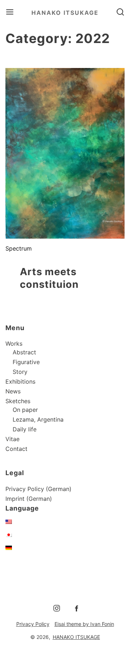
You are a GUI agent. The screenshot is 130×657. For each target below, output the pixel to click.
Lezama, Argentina (38, 419)
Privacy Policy (32, 624)
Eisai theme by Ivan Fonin (84, 624)
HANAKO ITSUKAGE (65, 12)
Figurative (26, 362)
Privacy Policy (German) (38, 488)
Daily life (24, 429)
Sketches (17, 401)
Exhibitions (20, 381)
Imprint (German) (28, 498)
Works (13, 343)
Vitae (12, 439)
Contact (16, 448)
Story (20, 371)
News (13, 391)
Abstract (24, 352)
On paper (25, 409)
